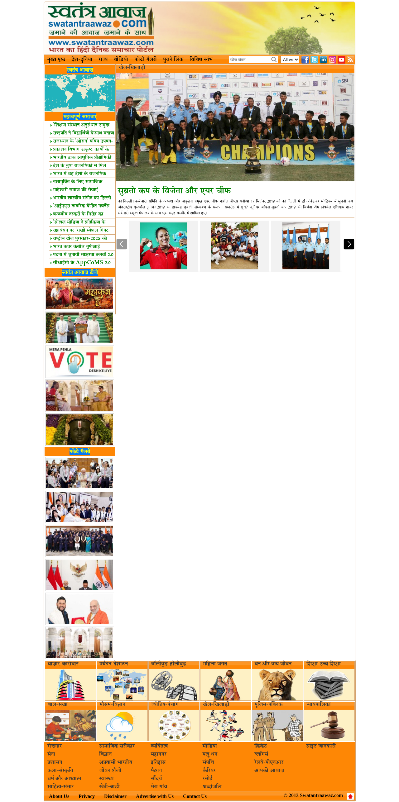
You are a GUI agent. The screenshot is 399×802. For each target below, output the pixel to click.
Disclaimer (115, 796)
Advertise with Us (155, 796)
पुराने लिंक (173, 59)
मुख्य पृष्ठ (56, 59)
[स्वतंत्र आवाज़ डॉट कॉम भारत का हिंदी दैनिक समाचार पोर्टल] (199, 28)
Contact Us (195, 796)
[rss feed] (350, 60)
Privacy (87, 796)
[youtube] (341, 60)
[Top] (350, 796)
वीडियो (121, 59)
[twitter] (314, 60)
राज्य (103, 59)
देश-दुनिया (81, 59)
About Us (59, 796)
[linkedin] (323, 60)
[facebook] (305, 60)
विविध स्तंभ (201, 59)
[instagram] (332, 60)
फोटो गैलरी (145, 59)
